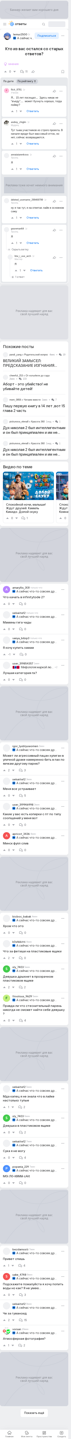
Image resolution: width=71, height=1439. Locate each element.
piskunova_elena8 (18, 421)
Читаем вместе (32, 399)
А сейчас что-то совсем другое (25, 38)
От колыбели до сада (38, 375)
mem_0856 (15, 399)
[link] (28, 497)
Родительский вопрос (36, 354)
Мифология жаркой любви (37, 667)
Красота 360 (38, 421)
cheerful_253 (16, 375)
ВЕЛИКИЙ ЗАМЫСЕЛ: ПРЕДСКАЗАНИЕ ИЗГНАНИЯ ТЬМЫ (28, 365)
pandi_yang (15, 354)
